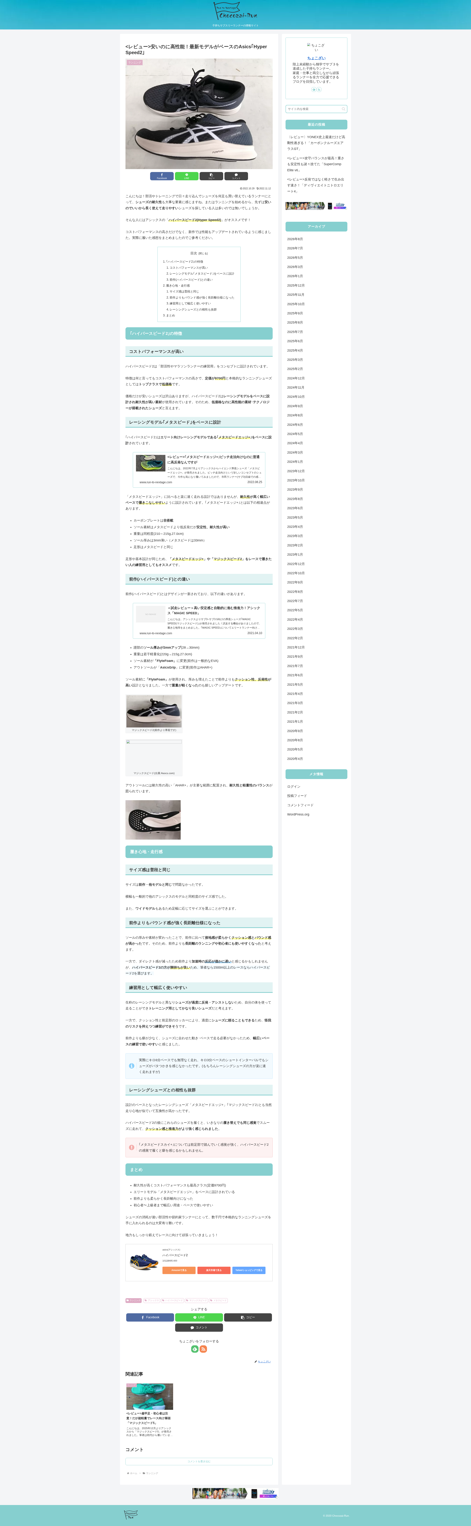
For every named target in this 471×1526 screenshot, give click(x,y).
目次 (193, 253)
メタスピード (220, 1300)
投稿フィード (297, 796)
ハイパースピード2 (175, 1255)
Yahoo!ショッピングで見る (249, 1270)
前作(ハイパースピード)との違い (191, 279)
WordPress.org (298, 814)
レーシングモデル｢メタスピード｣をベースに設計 (202, 273)
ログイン (293, 786)
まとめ (170, 315)
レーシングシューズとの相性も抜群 (193, 309)
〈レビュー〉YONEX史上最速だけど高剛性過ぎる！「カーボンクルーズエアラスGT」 (316, 143)
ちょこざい (316, 58)
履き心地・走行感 (178, 285)
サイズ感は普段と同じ (184, 291)
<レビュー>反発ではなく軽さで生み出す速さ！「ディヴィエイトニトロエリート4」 (315, 185)
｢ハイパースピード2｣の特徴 (184, 261)
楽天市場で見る (214, 1270)
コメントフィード (300, 805)
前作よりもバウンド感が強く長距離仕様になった (202, 297)
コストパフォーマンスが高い (189, 267)
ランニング (135, 1300)
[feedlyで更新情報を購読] (195, 1349)
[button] (211, 176)
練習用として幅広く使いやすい (190, 303)
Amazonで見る (179, 1270)
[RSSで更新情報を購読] (203, 1349)
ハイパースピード (174, 1300)
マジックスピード (198, 1300)
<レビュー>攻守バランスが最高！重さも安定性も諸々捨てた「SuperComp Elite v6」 (315, 164)
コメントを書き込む (199, 1461)
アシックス (153, 1300)
